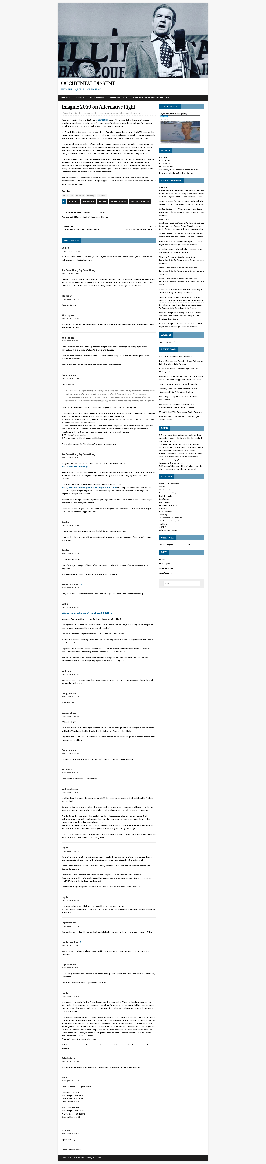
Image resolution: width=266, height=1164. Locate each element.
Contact (65, 97)
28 (140, 113)
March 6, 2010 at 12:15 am (70, 996)
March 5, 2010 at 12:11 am (70, 299)
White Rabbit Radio (168, 530)
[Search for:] (181, 583)
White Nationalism (127, 113)
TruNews (163, 523)
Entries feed (164, 563)
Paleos (102, 201)
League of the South (168, 505)
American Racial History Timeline (151, 97)
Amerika (163, 486)
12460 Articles (100, 212)
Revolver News (165, 511)
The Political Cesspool (169, 520)
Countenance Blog (167, 492)
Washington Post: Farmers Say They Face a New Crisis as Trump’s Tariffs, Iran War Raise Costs (180, 315)
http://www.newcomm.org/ (75, 466)
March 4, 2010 (71, 113)
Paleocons (114, 113)
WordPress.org (165, 572)
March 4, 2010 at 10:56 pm (71, 251)
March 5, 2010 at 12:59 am (70, 341)
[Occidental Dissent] (133, 76)
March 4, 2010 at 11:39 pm (70, 273)
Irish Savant (164, 502)
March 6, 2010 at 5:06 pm (70, 1061)
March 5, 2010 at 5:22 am (70, 697)
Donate (80, 97)
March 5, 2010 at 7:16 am (70, 773)
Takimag (163, 514)
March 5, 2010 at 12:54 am (70, 318)
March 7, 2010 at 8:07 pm (70, 1081)
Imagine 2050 (88, 201)
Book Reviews (97, 97)
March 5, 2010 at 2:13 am (70, 554)
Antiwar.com (164, 489)
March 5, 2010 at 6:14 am (70, 716)
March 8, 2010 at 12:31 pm (70, 1134)
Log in (162, 559)
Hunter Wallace (87, 113)
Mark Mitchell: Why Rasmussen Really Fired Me (180, 412)
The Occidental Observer (170, 517)
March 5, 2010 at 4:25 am (70, 607)
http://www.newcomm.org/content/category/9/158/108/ (89, 487)
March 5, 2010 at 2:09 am (70, 525)
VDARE (162, 527)
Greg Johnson (69, 375)
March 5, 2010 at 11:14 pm (70, 926)
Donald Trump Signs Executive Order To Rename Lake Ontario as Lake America (181, 212)
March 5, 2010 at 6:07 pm (70, 851)
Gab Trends (164, 499)
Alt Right (73, 201)
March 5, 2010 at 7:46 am (70, 792)
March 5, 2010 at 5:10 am (70, 674)
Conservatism (103, 113)
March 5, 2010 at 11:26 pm (70, 945)
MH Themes (96, 1157)
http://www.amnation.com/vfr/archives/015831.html (87, 613)
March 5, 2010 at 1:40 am (70, 378)
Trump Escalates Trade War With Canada (178, 384)
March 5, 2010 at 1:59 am (70, 457)
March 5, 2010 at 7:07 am (70, 753)
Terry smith (164, 297)
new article (102, 119)
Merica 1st (163, 508)
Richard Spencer (118, 201)
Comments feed (166, 568)
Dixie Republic (165, 496)
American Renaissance (169, 483)
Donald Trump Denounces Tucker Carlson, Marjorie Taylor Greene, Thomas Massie (181, 195)
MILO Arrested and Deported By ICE (175, 356)
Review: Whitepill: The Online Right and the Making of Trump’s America (181, 203)
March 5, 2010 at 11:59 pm (70, 968)
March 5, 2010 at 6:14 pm (70, 900)
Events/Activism (118, 97)
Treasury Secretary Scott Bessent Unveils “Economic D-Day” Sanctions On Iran (178, 390)
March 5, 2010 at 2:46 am (70, 588)
